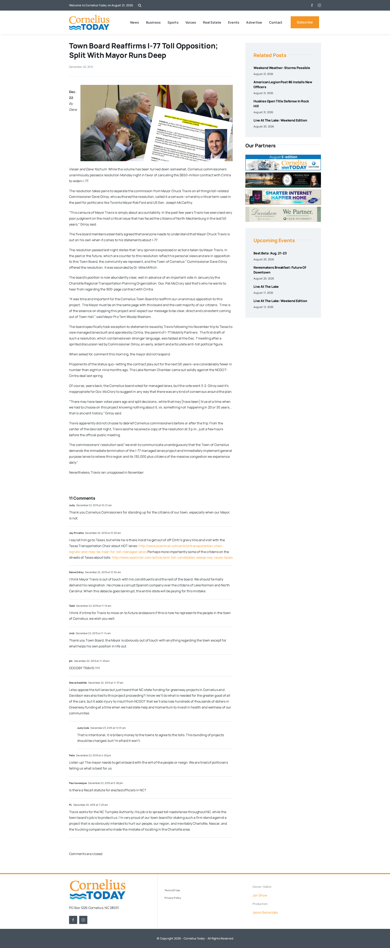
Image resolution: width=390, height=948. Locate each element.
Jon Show (259, 895)
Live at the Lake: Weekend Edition (280, 120)
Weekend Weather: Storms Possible (282, 68)
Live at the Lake (266, 286)
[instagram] (319, 5)
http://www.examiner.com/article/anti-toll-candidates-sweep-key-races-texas (172, 557)
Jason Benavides (265, 912)
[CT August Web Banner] (283, 156)
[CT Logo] (89, 16)
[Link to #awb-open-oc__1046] (139, 5)
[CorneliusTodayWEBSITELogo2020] (97, 880)
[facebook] (312, 5)
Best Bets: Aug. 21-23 (270, 253)
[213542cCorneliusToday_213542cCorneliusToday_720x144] (283, 191)
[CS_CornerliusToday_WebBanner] (283, 174)
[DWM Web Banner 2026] (283, 208)
